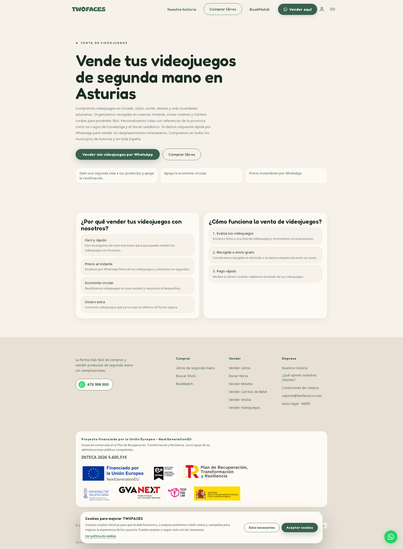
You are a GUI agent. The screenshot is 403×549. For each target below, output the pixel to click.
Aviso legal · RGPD (296, 403)
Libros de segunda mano (195, 368)
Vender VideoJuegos (244, 407)
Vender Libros (239, 368)
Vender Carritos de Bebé (248, 391)
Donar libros (238, 376)
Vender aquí (300, 9)
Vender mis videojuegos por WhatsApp (117, 154)
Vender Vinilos (240, 399)
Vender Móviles (241, 384)
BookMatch (260, 9)
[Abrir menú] (332, 9)
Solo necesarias (262, 527)
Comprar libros (222, 9)
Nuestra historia (181, 9)
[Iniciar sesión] (322, 9)
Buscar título (186, 376)
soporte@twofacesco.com (302, 395)
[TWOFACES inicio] (88, 9)
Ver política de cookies (100, 536)
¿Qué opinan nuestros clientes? (299, 377)
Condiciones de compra (300, 388)
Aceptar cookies (299, 527)
